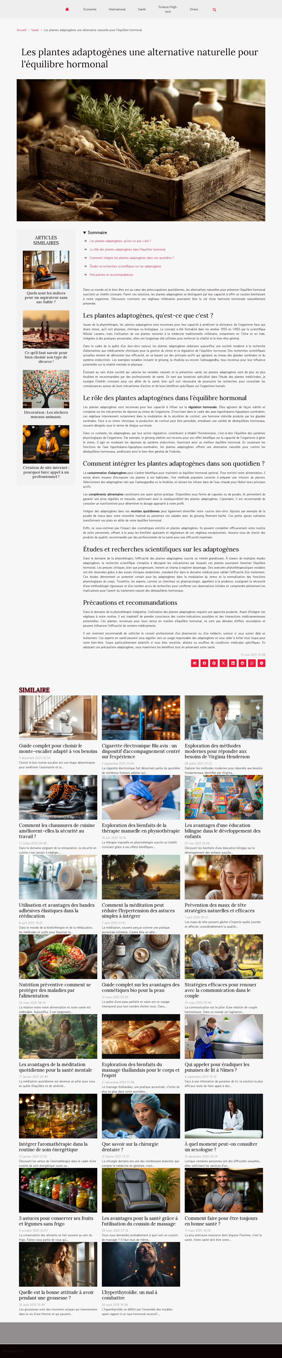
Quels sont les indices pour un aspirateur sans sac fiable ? (46, 297)
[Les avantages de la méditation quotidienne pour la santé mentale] (58, 1036)
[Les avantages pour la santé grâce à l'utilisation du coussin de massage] (141, 1190)
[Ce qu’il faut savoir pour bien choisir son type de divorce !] (46, 329)
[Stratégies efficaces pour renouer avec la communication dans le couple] (224, 956)
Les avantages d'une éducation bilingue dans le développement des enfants (223, 830)
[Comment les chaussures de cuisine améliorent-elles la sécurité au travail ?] (58, 797)
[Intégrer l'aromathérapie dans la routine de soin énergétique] (58, 1115)
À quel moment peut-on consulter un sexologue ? (221, 1147)
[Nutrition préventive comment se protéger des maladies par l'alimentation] (58, 956)
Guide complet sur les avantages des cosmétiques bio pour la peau (141, 987)
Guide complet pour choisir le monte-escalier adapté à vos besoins (58, 748)
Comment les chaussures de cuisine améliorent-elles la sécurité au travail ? (57, 830)
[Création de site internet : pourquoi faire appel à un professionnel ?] (46, 444)
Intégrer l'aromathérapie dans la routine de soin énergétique (53, 1147)
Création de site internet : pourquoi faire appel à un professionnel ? (46, 472)
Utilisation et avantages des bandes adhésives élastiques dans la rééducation (57, 910)
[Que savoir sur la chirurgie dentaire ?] (141, 1115)
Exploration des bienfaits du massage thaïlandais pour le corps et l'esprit (141, 1070)
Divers (194, 9)
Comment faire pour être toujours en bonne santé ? (221, 1221)
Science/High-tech (168, 9)
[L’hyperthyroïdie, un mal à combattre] (141, 1264)
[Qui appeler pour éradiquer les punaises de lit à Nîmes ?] (224, 1036)
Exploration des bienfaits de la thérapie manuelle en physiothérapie (141, 828)
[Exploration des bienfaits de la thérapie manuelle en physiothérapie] (141, 797)
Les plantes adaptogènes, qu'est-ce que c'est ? (120, 241)
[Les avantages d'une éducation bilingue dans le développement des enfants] (224, 797)
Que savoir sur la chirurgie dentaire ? (130, 1147)
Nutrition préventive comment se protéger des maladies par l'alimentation (55, 990)
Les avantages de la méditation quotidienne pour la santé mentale (55, 1067)
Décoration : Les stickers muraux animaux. (46, 414)
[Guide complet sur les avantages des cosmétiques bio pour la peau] (141, 956)
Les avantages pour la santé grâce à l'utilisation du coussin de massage (140, 1221)
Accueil (21, 30)
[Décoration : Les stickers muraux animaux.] (46, 388)
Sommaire (97, 232)
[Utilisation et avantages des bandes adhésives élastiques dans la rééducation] (58, 876)
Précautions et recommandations (111, 274)
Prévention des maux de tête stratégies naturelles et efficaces (220, 908)
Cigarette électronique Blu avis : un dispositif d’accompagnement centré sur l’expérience (141, 751)
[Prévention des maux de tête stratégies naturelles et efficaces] (224, 876)
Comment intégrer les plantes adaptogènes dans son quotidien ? (132, 257)
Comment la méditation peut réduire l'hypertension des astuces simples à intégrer (138, 910)
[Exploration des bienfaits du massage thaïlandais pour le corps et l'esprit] (141, 1036)
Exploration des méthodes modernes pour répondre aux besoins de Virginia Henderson (217, 751)
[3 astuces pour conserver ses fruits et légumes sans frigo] (58, 1190)
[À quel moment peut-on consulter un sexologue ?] (224, 1115)
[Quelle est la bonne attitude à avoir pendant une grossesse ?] (58, 1264)
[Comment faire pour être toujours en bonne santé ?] (224, 1190)
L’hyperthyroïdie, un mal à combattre (129, 1295)
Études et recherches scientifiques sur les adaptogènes (125, 266)
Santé (142, 9)
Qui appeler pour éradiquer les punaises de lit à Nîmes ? (217, 1067)
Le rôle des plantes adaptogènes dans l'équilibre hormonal (127, 249)
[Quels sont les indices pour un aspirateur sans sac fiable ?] (46, 269)
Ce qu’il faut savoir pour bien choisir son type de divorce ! (46, 357)
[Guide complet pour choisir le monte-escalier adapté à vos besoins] (58, 717)
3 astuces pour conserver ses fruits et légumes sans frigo (56, 1221)
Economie (89, 9)
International (117, 9)
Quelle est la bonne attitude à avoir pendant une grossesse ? (56, 1295)
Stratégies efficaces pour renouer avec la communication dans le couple (220, 990)
